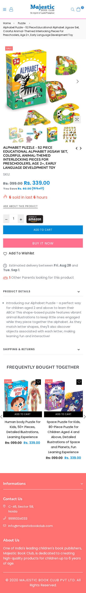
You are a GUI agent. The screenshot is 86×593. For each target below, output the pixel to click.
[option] (43, 85)
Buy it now (43, 243)
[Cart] (78, 9)
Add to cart (22, 414)
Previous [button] (8, 81)
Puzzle (21, 23)
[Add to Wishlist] (38, 382)
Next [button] (78, 81)
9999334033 (17, 518)
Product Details (16, 291)
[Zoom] (77, 119)
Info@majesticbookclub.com (30, 526)
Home (7, 23)
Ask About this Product (20, 206)
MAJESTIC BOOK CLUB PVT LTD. (47, 580)
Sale (9, 48)
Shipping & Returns (19, 349)
